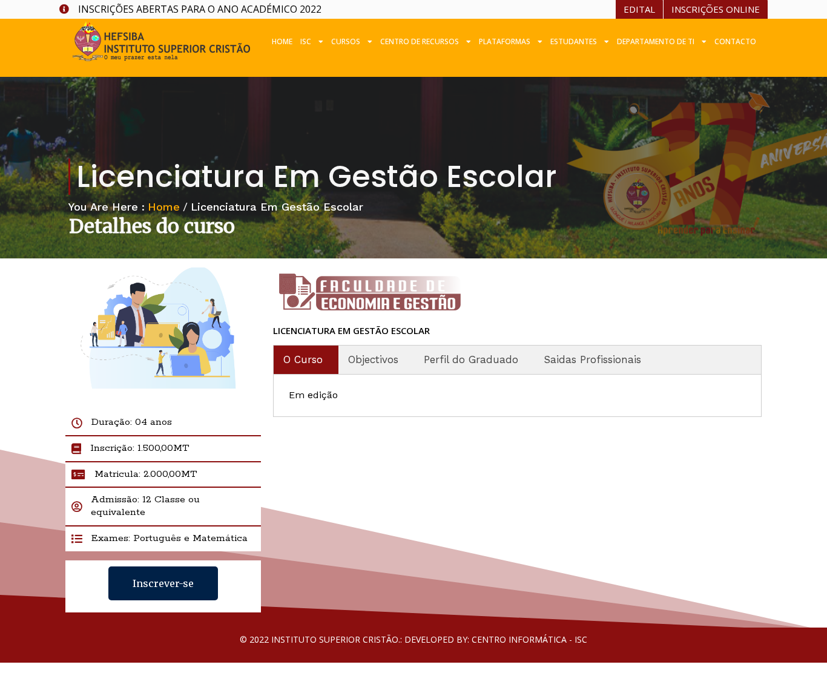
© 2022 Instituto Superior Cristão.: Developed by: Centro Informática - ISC (413, 639)
